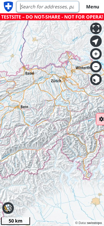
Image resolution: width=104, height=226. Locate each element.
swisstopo (94, 222)
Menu (92, 6)
